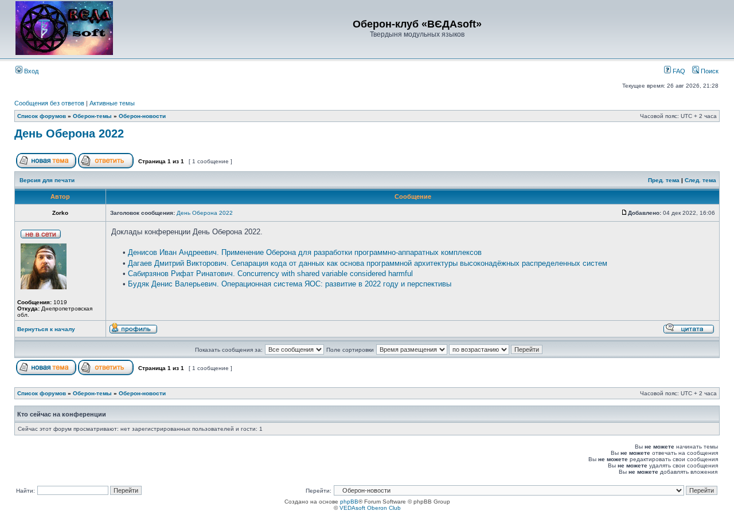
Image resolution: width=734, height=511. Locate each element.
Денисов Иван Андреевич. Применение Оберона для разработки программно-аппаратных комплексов (305, 252)
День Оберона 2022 (69, 133)
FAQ (678, 71)
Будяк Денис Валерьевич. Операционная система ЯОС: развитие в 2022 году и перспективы (289, 284)
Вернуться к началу (46, 329)
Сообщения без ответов (49, 103)
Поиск (709, 71)
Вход (30, 71)
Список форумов (41, 116)
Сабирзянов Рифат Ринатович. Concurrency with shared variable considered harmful (270, 273)
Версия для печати (47, 180)
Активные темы (112, 103)
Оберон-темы (92, 116)
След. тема (700, 180)
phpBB (349, 501)
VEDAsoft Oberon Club (370, 508)
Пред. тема (664, 180)
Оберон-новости (142, 116)
